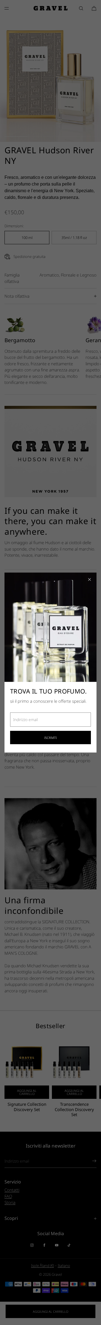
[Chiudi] (89, 579)
